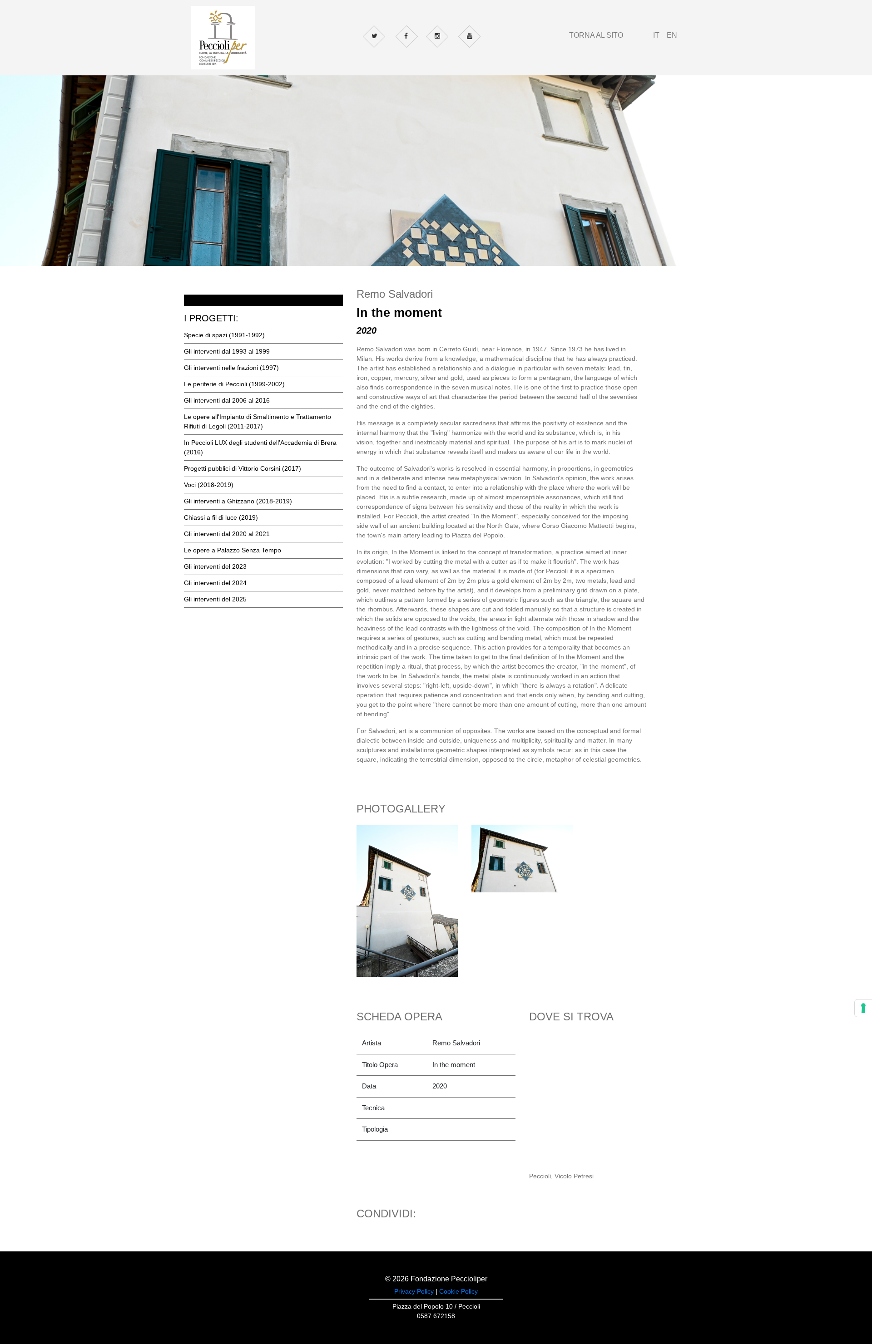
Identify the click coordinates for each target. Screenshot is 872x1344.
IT (656, 35)
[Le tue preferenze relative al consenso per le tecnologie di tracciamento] (863, 1008)
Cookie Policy (458, 1291)
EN (672, 35)
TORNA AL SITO (596, 35)
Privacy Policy (414, 1291)
